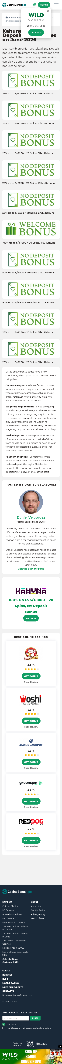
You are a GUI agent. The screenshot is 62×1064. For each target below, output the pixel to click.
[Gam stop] (30, 1044)
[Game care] (41, 1044)
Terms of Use (37, 918)
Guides (6, 971)
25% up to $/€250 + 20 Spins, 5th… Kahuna (28, 332)
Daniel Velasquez (31, 517)
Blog (5, 979)
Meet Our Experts (12, 987)
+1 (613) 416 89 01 (10, 1001)
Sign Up (35, 1018)
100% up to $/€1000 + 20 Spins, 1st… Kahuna (28, 242)
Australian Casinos (12, 914)
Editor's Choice (10, 906)
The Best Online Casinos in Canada (15, 928)
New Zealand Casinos (13, 922)
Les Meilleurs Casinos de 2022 (15, 953)
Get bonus (36, 32)
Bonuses (7, 975)
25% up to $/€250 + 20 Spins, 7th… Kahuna (28, 93)
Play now (31, 618)
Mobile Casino (10, 983)
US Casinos (8, 910)
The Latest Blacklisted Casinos (14, 942)
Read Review (31, 682)
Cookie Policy (38, 910)
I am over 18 (11, 1024)
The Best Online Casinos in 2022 (15, 935)
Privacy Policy (38, 914)
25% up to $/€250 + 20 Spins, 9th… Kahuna (28, 153)
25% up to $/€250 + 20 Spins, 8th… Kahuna (28, 123)
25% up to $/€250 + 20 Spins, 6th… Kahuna (28, 362)
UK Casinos (8, 918)
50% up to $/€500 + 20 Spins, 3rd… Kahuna (28, 272)
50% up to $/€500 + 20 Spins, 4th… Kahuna (28, 302)
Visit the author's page (31, 568)
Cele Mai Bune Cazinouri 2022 (10, 960)
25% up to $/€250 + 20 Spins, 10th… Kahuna (28, 183)
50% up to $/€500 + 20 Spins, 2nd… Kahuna (28, 212)
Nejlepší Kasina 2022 (13, 948)
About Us (36, 906)
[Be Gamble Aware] (18, 1044)
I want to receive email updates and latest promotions (29, 1028)
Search (44, 5)
